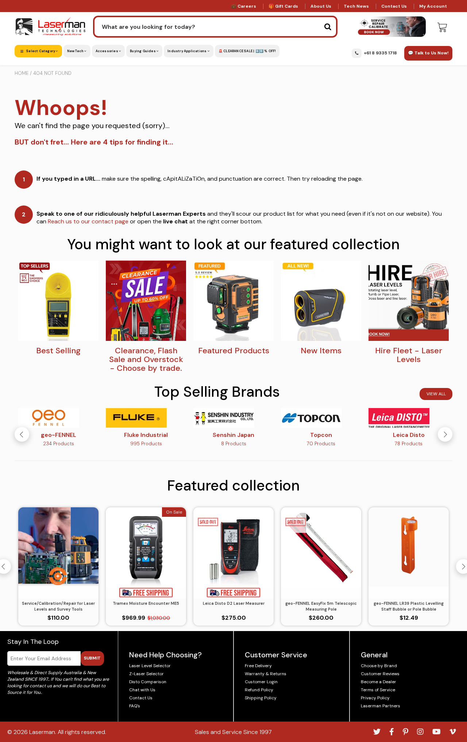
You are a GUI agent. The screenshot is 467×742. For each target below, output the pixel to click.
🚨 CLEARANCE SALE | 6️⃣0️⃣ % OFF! (247, 51)
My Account (433, 6)
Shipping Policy (261, 698)
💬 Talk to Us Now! (428, 53)
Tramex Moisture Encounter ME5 (146, 603)
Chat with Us (142, 690)
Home (21, 73)
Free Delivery (258, 666)
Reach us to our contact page (88, 221)
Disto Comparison (147, 682)
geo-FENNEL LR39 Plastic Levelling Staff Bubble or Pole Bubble (409, 606)
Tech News (356, 6)
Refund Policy (259, 690)
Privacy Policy (375, 698)
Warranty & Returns (265, 674)
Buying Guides (143, 51)
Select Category (41, 51)
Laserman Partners (380, 706)
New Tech (76, 51)
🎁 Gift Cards (283, 6)
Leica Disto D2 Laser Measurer (234, 603)
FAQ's (134, 706)
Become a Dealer (378, 682)
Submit (92, 658)
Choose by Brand (379, 666)
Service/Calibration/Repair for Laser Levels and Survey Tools (58, 606)
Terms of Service (378, 690)
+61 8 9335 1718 (380, 53)
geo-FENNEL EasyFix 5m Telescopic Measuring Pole (321, 606)
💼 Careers (243, 6)
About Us (320, 6)
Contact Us (394, 6)
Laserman (42, 732)
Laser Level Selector (150, 666)
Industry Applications (187, 51)
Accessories (107, 51)
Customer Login (261, 682)
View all (436, 394)
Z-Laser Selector (146, 674)
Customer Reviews (380, 674)
